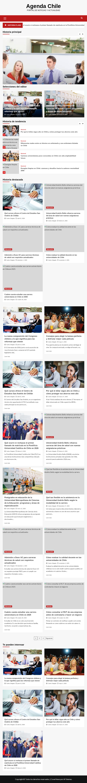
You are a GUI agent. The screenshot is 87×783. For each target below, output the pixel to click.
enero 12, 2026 (63, 114)
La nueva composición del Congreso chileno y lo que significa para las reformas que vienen (22, 108)
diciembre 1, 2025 (22, 260)
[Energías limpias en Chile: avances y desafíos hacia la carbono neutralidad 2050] (11, 155)
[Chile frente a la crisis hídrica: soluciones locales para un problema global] (11, 168)
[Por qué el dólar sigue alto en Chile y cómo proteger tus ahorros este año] (64, 374)
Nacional (23, 128)
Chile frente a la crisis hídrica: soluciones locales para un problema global (49, 169)
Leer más (7, 356)
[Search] (81, 18)
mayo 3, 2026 (62, 342)
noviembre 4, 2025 (64, 260)
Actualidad (8, 102)
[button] (5, 18)
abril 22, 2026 (21, 218)
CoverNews (55, 779)
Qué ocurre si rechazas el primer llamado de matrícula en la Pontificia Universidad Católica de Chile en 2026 (21, 445)
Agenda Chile (43, 6)
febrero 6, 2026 (63, 220)
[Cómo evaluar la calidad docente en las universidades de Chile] (64, 238)
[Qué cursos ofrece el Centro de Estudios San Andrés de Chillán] (23, 196)
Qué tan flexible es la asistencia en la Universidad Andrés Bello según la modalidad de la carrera (63, 500)
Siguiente (49, 638)
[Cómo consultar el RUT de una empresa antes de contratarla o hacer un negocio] (64, 595)
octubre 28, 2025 (22, 299)
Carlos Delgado (10, 114)
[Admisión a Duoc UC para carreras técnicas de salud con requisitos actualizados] (23, 238)
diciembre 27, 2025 (64, 506)
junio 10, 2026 (21, 114)
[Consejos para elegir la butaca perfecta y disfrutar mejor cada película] (64, 319)
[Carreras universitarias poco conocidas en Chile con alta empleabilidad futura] (11, 143)
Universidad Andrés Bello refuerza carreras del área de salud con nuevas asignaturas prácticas (63, 215)
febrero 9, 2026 (21, 451)
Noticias (49, 330)
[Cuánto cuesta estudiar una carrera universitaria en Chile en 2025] (23, 278)
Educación (8, 207)
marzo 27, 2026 (63, 396)
